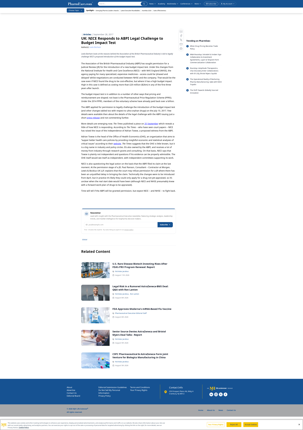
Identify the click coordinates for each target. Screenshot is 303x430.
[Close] (299, 424)
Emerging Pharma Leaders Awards (107, 11)
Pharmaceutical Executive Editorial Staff (131, 313)
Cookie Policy (24, 427)
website (117, 143)
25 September (151, 123)
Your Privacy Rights (138, 390)
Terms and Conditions (140, 387)
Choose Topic (74, 10)
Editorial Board (73, 396)
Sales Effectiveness (159, 11)
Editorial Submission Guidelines (112, 387)
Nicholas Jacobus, (122, 294)
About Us (211, 410)
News (151, 4)
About (69, 387)
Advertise (71, 390)
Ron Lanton (134, 294)
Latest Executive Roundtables (130, 11)
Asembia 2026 (146, 11)
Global (84, 239)
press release (93, 117)
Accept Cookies (251, 424)
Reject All (234, 424)
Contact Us (72, 393)
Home (200, 410)
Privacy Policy (104, 396)
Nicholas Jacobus (122, 271)
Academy (161, 4)
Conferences (185, 4)
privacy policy (128, 230)
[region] (151, 424)
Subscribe (164, 225)
